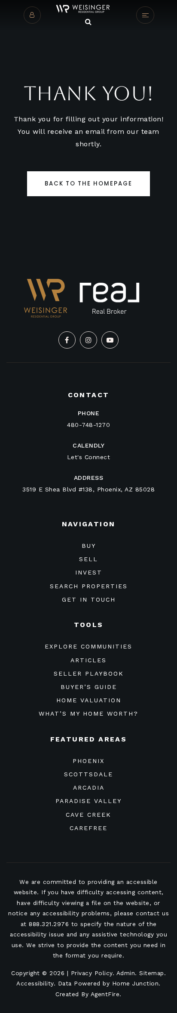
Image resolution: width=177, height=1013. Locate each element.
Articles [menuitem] (88, 660)
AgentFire (105, 994)
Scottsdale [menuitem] (88, 774)
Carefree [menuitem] (88, 828)
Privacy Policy (92, 973)
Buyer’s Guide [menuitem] (89, 686)
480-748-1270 (88, 424)
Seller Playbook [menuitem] (89, 673)
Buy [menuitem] (89, 545)
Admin (125, 973)
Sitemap (151, 973)
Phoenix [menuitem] (88, 760)
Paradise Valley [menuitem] (88, 800)
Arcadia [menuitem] (88, 787)
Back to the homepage (88, 183)
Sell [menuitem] (88, 559)
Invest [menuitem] (88, 572)
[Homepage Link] (88, 8)
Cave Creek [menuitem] (88, 814)
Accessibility (35, 983)
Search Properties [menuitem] (89, 586)
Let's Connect (88, 457)
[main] (88, 125)
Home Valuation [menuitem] (88, 700)
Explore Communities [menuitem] (88, 646)
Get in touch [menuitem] (89, 599)
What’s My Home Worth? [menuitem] (88, 713)
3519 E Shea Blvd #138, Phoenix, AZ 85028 (88, 489)
